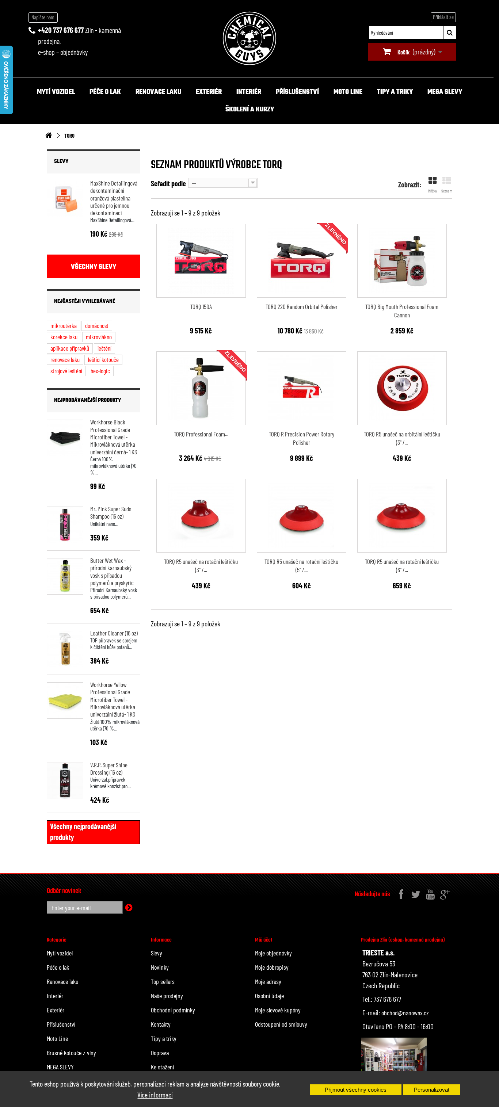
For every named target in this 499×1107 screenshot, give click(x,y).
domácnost (96, 325)
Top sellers (163, 981)
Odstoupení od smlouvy (281, 1024)
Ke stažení (162, 1067)
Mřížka (432, 190)
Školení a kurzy (249, 109)
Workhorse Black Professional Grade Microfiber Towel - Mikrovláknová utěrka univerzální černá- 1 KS (113, 436)
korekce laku (63, 336)
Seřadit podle (168, 183)
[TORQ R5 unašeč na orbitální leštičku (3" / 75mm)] (402, 388)
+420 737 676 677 (61, 30)
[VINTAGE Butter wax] (65, 576)
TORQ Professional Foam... (201, 434)
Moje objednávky (273, 953)
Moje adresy (268, 981)
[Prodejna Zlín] (394, 1061)
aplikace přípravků (69, 348)
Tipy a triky (395, 92)
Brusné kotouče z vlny (71, 1053)
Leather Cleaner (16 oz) (114, 633)
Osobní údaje (269, 996)
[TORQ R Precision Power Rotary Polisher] (301, 388)
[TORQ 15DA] (201, 260)
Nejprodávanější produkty (87, 400)
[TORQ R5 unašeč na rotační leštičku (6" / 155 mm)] (402, 515)
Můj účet (263, 940)
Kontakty (161, 1024)
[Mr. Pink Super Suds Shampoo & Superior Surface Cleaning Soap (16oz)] (65, 525)
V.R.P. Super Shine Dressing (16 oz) (108, 768)
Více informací (154, 1094)
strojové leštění (66, 370)
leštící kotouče (103, 359)
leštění (104, 348)
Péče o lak (105, 92)
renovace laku (65, 359)
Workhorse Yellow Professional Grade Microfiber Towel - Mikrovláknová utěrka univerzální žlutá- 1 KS (112, 699)
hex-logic (100, 370)
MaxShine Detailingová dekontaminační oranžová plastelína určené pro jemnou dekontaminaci (113, 197)
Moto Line (348, 92)
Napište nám (42, 17)
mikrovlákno (99, 336)
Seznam (446, 190)
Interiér (248, 92)
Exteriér (209, 92)
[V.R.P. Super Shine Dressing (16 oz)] (65, 781)
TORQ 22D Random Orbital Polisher (302, 306)
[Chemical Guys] (249, 38)
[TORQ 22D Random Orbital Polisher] (301, 260)
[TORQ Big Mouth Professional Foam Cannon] (402, 260)
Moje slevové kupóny (278, 1010)
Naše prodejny (167, 996)
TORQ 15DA (201, 306)
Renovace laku (158, 92)
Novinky (160, 967)
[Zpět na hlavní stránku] (49, 135)
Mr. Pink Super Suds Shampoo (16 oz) (110, 512)
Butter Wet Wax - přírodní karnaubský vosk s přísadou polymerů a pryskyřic (112, 571)
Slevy (61, 161)
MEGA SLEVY (444, 92)
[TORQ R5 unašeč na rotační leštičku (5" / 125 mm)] (301, 515)
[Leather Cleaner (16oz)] (65, 649)
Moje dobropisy (272, 967)
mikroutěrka (63, 325)
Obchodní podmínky (173, 1010)
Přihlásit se (443, 17)
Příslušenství (297, 92)
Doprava (160, 1053)
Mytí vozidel (56, 92)
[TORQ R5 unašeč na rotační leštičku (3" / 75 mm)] (201, 515)
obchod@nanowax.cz (405, 1013)
